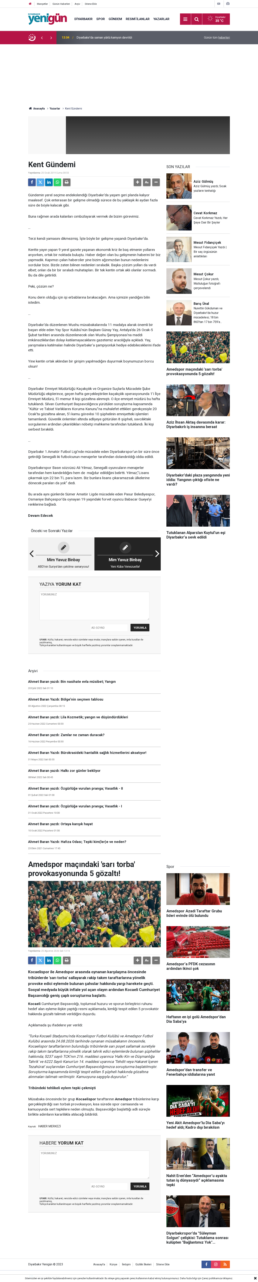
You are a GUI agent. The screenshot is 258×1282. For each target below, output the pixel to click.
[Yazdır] (66, 182)
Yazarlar (161, 19)
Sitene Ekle (91, 3)
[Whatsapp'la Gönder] (57, 182)
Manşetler (42, 3)
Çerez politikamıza (212, 1278)
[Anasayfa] (30, 3)
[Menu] (185, 19)
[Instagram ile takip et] (215, 1264)
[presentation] (41, 37)
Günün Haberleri (61, 3)
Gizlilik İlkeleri (143, 1264)
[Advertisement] (129, 72)
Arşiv (77, 3)
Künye (113, 1264)
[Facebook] (32, 182)
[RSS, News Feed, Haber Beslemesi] (225, 1264)
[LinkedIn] (49, 182)
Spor (100, 19)
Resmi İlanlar (138, 19)
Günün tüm (217, 37)
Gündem (115, 19)
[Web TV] (219, 3)
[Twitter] (40, 182)
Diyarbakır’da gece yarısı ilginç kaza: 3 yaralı (105, 37)
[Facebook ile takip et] (206, 1264)
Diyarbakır (83, 19)
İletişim (126, 1264)
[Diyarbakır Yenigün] (47, 19)
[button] (137, 182)
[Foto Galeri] (228, 3)
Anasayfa (39, 108)
